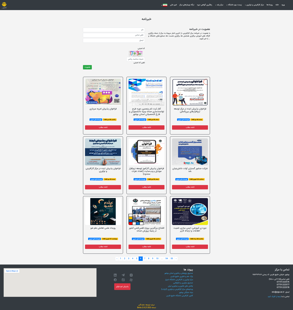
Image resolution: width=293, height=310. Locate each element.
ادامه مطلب (103, 127)
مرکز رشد (219, 4)
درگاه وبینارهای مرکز (186, 4)
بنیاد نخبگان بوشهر (186, 292)
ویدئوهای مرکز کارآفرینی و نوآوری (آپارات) (177, 289)
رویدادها (270, 4)
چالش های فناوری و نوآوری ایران (180, 286)
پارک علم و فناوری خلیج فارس (181, 276)
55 (172, 258)
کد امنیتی (141, 48)
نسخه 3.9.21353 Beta (146, 307)
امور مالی (173, 4)
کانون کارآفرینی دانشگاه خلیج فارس (179, 295)
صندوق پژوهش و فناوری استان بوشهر (178, 273)
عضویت (87, 67)
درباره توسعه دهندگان (146, 305)
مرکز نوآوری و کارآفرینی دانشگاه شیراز (179, 279)
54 (166, 258)
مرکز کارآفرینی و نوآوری (255, 4)
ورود (283, 4)
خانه (277, 4)
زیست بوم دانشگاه (234, 4)
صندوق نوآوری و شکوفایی (183, 282)
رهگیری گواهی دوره (204, 4)
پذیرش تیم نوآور (122, 286)
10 (157, 258)
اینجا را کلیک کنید (274, 296)
